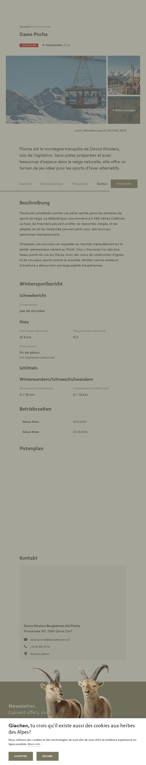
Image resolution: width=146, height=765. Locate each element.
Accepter (20, 756)
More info (34, 744)
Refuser (47, 756)
